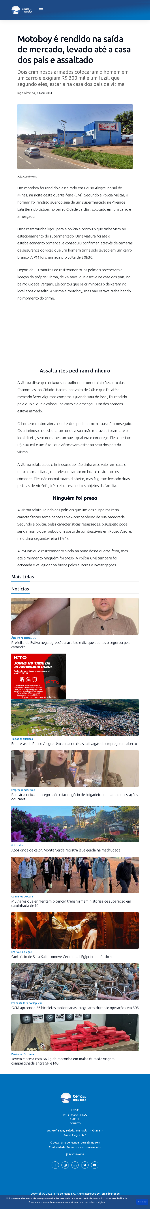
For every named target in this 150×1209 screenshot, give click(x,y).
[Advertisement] (75, 336)
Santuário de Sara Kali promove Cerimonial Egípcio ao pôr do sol (62, 957)
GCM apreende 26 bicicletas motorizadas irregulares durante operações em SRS (75, 1008)
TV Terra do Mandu (75, 1114)
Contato (75, 1123)
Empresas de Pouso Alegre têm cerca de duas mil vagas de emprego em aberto (74, 743)
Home (75, 1110)
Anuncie (75, 1119)
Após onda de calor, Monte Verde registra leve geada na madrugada (65, 850)
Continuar (142, 1202)
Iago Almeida (26, 92)
